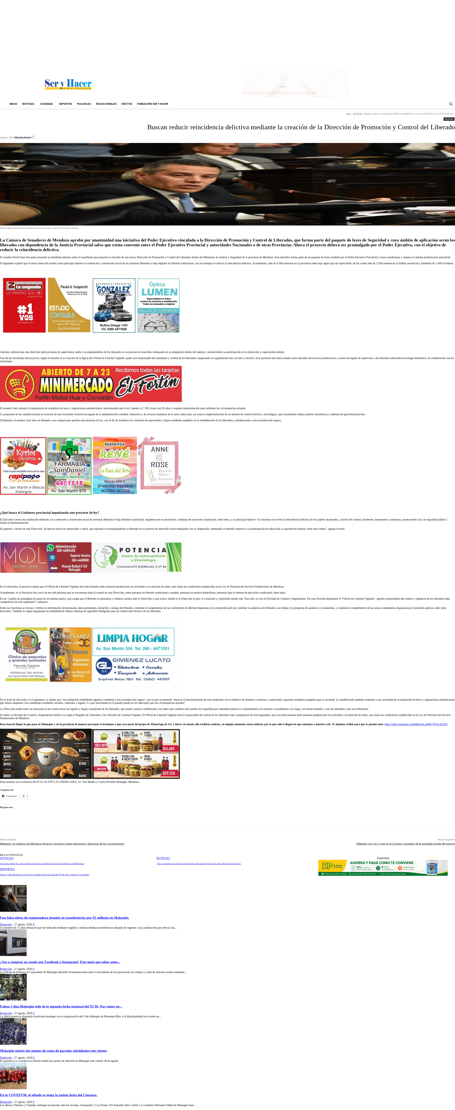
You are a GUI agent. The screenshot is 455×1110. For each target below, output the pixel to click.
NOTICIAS (358, 113)
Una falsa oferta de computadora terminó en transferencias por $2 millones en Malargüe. (64, 918)
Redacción (6, 924)
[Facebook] (448, 63)
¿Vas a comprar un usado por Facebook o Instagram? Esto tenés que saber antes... (60, 962)
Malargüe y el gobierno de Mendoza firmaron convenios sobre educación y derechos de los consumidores (62, 843)
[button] (450, 104)
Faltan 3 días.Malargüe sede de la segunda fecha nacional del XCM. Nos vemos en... (61, 1006)
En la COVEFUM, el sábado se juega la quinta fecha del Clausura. (48, 1095)
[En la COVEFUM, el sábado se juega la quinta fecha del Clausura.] (13, 1088)
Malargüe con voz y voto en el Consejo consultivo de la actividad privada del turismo (406, 843)
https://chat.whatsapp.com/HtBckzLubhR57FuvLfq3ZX (416, 724)
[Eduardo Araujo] (33, 137)
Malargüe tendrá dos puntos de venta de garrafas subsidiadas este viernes (53, 1051)
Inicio (348, 113)
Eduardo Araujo (22, 137)
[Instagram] (453, 63)
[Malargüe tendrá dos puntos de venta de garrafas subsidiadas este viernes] (13, 1043)
